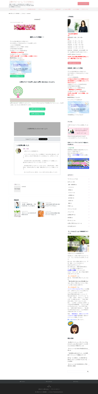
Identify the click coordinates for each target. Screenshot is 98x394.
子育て (70, 206)
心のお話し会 (72, 226)
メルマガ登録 (83, 3)
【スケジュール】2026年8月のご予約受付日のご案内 (77, 365)
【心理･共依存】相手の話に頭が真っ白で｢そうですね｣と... (52, 205)
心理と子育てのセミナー (75, 223)
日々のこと (71, 220)
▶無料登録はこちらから (16, 58)
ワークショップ (49, 9)
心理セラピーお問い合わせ (43, 389)
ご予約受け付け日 (31, 9)
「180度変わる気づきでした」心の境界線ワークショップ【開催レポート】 (78, 354)
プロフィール (85, 9)
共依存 (70, 200)
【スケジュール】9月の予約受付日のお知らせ (78, 349)
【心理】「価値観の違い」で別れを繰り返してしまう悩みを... (29, 205)
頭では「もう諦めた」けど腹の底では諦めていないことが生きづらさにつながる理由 (77, 359)
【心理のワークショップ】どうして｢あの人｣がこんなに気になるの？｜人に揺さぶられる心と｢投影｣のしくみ (78, 344)
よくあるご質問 (67, 9)
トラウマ (71, 187)
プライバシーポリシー (55, 389)
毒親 (70, 203)
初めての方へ (13, 9)
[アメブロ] (78, 128)
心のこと (71, 182)
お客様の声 (58, 9)
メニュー (22, 9)
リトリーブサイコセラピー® (75, 289)
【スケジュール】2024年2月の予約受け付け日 (29, 214)
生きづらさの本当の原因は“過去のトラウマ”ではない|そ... (52, 214)
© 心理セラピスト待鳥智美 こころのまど (44, 391)
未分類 (70, 217)
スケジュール (72, 209)
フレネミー (71, 192)
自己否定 (71, 198)
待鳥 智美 (21, 22)
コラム (40, 9)
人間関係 (71, 195)
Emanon (61, 391)
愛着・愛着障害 (72, 184)
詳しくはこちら (72, 319)
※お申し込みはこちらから (74, 54)
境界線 (70, 190)
